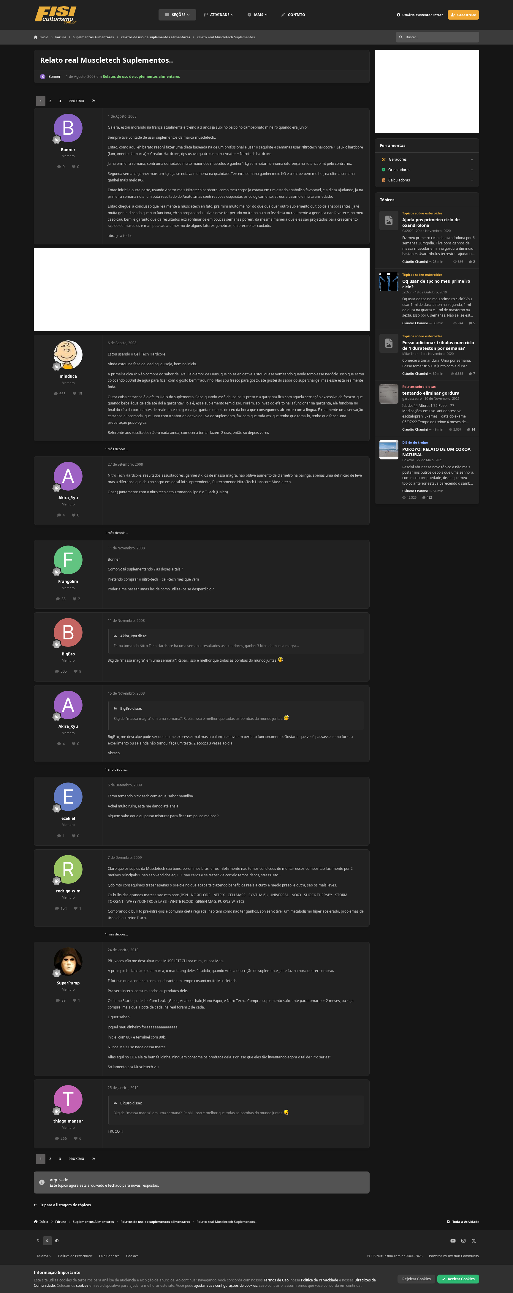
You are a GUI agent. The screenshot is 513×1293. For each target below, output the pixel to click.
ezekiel (68, 818)
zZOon (407, 292)
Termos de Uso (276, 1280)
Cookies (132, 1256)
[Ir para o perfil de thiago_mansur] (68, 1099)
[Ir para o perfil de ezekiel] (68, 797)
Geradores (398, 159)
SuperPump (68, 983)
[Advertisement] (202, 289)
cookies (82, 1285)
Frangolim (68, 581)
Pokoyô (408, 460)
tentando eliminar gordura (431, 393)
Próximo (76, 101)
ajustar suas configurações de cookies (225, 1285)
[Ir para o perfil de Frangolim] (68, 560)
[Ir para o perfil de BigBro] (68, 632)
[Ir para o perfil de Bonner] (42, 76)
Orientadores (399, 169)
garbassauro (412, 398)
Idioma (43, 1256)
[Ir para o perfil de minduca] (68, 354)
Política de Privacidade (75, 1256)
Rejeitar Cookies (416, 1278)
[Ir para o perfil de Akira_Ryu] (68, 476)
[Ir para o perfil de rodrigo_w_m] (68, 869)
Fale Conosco (109, 1256)
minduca (68, 376)
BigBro (68, 654)
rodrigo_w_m (68, 891)
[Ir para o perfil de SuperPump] (68, 961)
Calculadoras (399, 180)
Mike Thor (410, 353)
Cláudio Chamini (415, 261)
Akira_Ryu (68, 497)
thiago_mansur (68, 1121)
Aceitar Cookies (461, 1278)
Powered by (454, 1256)
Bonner (54, 76)
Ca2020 (407, 230)
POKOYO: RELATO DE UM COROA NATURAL (436, 452)
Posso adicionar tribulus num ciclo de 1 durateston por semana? (438, 345)
